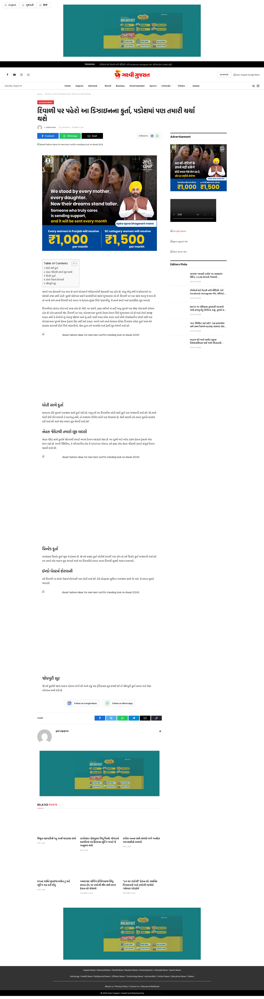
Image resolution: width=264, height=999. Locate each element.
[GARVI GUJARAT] (132, 74)
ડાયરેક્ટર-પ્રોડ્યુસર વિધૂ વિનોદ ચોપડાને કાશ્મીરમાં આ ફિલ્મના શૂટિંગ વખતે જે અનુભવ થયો (99, 842)
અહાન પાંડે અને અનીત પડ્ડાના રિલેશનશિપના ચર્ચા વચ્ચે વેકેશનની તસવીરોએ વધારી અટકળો (205, 341)
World (108, 85)
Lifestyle (165, 85)
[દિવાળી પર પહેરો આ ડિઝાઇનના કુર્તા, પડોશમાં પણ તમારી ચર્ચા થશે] (70, 144)
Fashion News (45, 102)
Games (196, 85)
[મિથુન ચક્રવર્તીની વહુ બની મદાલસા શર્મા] (56, 823)
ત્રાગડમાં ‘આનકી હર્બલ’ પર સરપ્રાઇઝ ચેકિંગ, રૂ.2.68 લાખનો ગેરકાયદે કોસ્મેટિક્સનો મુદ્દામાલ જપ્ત (206, 275)
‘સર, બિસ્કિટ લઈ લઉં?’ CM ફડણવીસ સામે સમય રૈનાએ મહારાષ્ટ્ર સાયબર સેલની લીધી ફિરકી (208, 325)
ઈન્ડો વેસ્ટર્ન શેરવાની (55, 279)
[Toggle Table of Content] (72, 263)
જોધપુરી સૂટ (51, 283)
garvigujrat (51, 127)
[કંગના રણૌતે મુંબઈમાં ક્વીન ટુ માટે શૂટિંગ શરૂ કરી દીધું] (56, 866)
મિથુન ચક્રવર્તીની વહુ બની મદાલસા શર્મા (56, 838)
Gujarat (79, 85)
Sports (153, 85)
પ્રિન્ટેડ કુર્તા (50, 276)
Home (68, 85)
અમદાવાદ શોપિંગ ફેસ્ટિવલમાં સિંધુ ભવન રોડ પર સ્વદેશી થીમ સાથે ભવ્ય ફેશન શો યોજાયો (98, 884)
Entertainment (137, 85)
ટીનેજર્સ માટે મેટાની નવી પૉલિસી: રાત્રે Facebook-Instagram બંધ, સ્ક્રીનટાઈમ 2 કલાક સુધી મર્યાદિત (137, 64)
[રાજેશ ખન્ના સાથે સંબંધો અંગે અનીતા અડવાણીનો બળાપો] (142, 823)
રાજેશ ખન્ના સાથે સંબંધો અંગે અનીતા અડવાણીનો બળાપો (141, 840)
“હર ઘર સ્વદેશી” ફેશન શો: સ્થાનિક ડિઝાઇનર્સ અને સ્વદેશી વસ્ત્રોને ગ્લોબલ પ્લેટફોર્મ (140, 884)
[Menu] (258, 85)
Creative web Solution (154, 993)
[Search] (253, 85)
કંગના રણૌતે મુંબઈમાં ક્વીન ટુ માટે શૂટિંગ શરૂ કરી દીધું (53, 882)
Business (120, 85)
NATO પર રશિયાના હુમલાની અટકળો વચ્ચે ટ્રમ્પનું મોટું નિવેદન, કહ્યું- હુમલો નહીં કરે (208, 308)
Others (181, 85)
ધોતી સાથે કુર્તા (52, 268)
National (92, 85)
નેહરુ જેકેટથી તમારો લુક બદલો (59, 272)
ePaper (224, 74)
